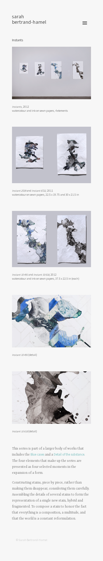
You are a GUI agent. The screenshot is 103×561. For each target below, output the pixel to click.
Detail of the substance (69, 455)
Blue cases (37, 455)
